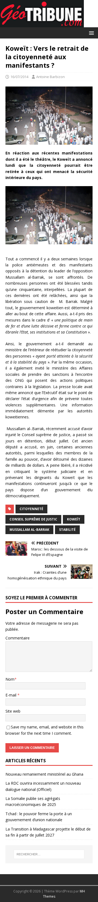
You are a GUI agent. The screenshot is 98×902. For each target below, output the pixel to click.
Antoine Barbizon (50, 76)
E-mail (11, 695)
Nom (9, 679)
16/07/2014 (19, 76)
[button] (90, 33)
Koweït (73, 519)
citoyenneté (31, 509)
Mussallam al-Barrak (29, 529)
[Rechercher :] (49, 854)
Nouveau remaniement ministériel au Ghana (44, 774)
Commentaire (17, 638)
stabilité (67, 529)
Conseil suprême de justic (33, 519)
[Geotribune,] (42, 24)
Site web (12, 711)
